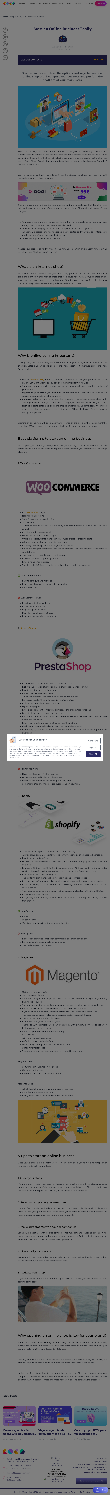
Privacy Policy (14, 758)
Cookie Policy (40, 755)
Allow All (93, 754)
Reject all (93, 747)
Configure (93, 741)
